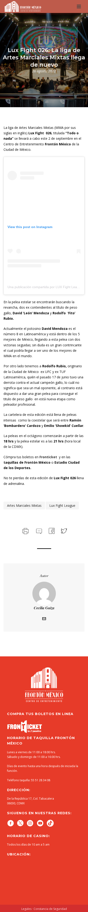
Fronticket (48, 457)
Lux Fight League (62, 505)
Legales (26, 909)
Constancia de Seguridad (50, 909)
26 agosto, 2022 (44, 71)
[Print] (25, 530)
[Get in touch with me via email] (44, 619)
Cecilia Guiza (44, 607)
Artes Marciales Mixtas (24, 505)
